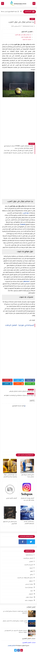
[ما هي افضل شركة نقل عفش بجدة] (27, 466)
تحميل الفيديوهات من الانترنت (25, 578)
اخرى (32, 19)
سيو (32, 591)
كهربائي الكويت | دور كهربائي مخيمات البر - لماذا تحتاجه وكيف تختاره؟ (18, 150)
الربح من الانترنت (28, 565)
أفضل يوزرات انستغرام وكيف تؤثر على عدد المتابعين (27, 499)
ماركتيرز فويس (11, 645)
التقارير (31, 561)
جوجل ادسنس (29, 584)
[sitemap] (21, 650)
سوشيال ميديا (29, 587)
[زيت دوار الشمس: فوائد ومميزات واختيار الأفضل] (10, 466)
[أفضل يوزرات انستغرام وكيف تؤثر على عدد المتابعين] (27, 489)
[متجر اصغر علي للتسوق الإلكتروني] (10, 513)
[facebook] (23, 541)
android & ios (29, 555)
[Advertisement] (18, 121)
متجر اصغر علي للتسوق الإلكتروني (10, 522)
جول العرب (26, 213)
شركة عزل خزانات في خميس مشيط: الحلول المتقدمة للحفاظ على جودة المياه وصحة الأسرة (18, 153)
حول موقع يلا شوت (26, 37)
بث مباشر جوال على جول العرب (23, 35)
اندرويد (31, 568)
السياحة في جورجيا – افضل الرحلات (19, 325)
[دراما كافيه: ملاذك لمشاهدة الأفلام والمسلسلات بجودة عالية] (27, 513)
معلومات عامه (29, 600)
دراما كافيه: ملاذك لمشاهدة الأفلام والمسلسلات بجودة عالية (28, 523)
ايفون (31, 571)
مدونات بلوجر (29, 597)
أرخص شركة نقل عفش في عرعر (24, 148)
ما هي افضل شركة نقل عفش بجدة (27, 476)
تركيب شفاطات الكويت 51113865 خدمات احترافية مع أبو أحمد (18, 146)
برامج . (31, 574)
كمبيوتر (31, 594)
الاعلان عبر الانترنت (28, 558)
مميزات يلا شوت (26, 39)
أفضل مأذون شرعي (11, 498)
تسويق (31, 581)
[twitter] (31, 541)
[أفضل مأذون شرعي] (10, 489)
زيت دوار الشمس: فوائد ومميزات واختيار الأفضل (10, 476)
